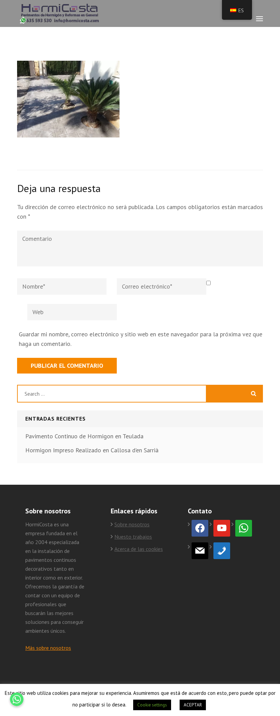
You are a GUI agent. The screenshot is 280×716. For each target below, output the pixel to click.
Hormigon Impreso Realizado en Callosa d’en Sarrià (91, 450)
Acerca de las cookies (138, 548)
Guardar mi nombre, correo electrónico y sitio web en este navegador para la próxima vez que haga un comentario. (140, 339)
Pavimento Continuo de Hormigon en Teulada (84, 436)
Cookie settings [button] (152, 705)
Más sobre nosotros (48, 647)
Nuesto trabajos (133, 536)
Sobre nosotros (132, 524)
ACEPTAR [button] (193, 705)
